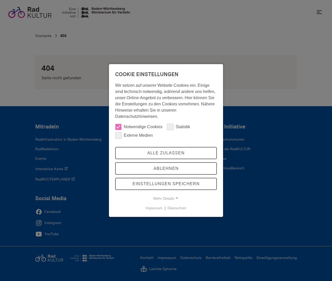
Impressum (154, 208)
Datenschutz (177, 208)
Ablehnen (166, 168)
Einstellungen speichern (166, 184)
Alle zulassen (166, 153)
